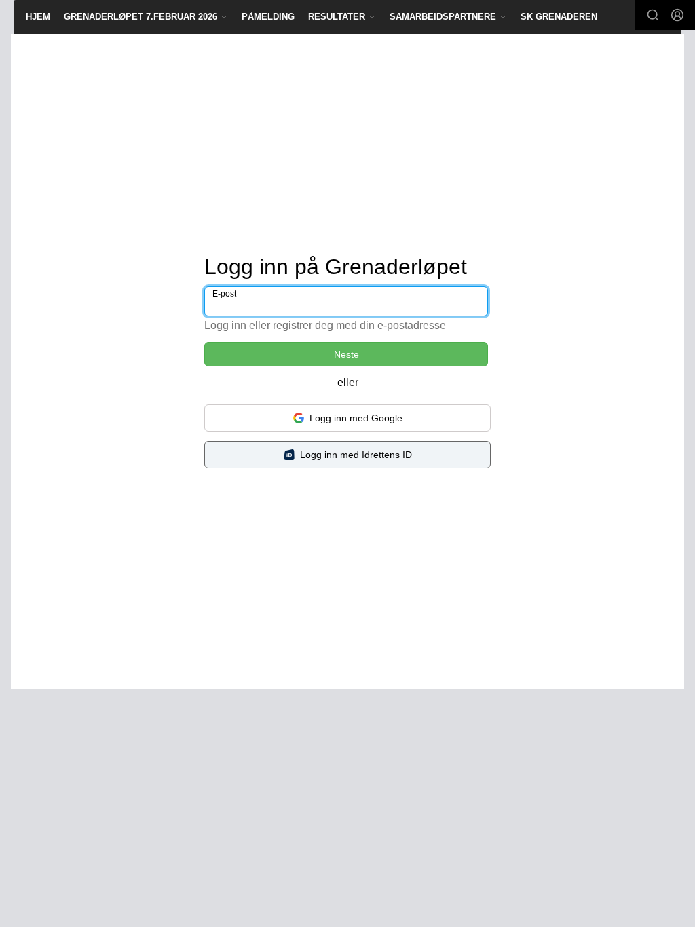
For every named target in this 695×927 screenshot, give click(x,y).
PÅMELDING (268, 17)
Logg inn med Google (355, 418)
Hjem (38, 17)
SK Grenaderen (559, 17)
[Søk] (653, 15)
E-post (224, 294)
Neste (346, 354)
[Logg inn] (677, 15)
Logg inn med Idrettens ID (356, 454)
